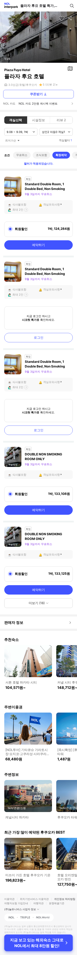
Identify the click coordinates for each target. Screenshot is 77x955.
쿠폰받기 (36, 94)
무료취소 (21, 155)
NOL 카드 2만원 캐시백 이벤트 (38, 103)
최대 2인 (17, 209)
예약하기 (38, 245)
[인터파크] (9, 5)
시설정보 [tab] (38, 120)
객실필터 (65, 140)
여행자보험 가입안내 (16, 903)
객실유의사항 (51, 204)
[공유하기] (70, 18)
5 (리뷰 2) (49, 84)
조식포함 (41, 155)
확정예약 (61, 155)
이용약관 (9, 899)
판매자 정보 (13, 622)
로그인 (38, 337)
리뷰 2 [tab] (61, 120)
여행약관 (38, 903)
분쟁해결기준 (56, 903)
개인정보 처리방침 (64, 899)
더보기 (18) (37, 603)
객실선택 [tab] (15, 120)
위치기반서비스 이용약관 (34, 899)
